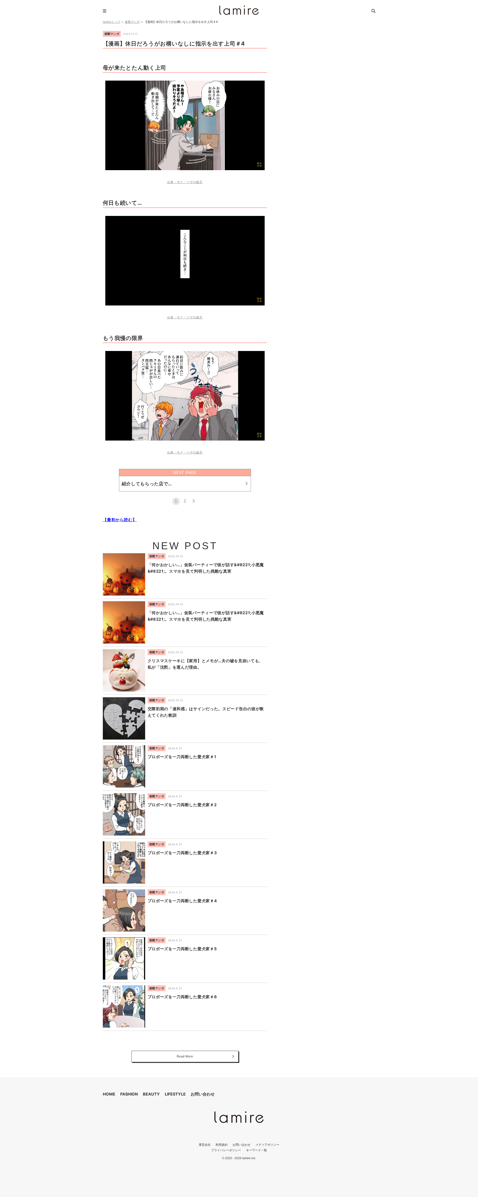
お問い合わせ (203, 1094)
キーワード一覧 (256, 1150)
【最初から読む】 (120, 519)
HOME (109, 1094)
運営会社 (205, 1145)
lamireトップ (111, 22)
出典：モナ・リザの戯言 (185, 182)
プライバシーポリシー (226, 1150)
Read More (185, 1056)
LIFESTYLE (175, 1094)
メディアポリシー (267, 1145)
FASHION (129, 1094)
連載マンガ (132, 22)
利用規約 (222, 1145)
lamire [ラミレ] (239, 10)
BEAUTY (151, 1094)
